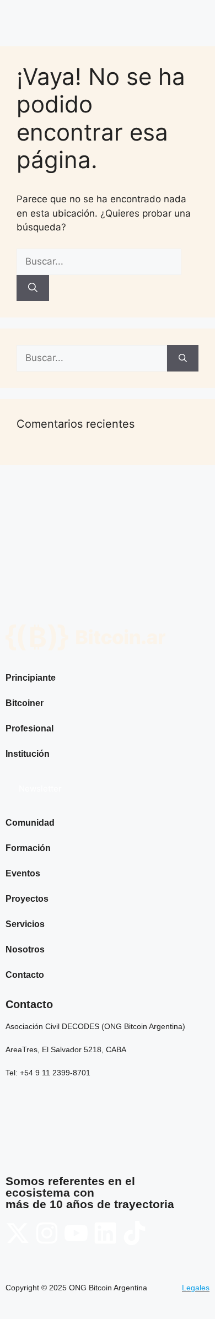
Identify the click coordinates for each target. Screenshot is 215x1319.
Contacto (25, 974)
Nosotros (25, 949)
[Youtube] (76, 1233)
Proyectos (27, 898)
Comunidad (30, 822)
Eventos (23, 873)
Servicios (25, 924)
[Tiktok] (134, 1233)
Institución (28, 753)
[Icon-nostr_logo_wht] (164, 1233)
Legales (195, 1287)
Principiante (31, 677)
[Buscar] (33, 288)
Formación (28, 848)
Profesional (29, 728)
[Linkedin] (105, 1233)
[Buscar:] (99, 261)
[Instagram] (47, 1233)
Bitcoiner (25, 703)
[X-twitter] (18, 1233)
